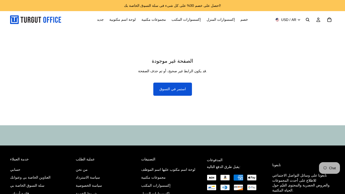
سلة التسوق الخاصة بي (27, 185)
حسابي (15, 169)
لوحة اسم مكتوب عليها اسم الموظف (168, 169)
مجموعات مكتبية (153, 178)
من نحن (82, 169)
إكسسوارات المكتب (155, 185)
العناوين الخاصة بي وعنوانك (30, 178)
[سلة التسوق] (329, 19)
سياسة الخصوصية (89, 185)
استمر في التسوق (172, 89)
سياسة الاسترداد (88, 178)
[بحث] (307, 19)
